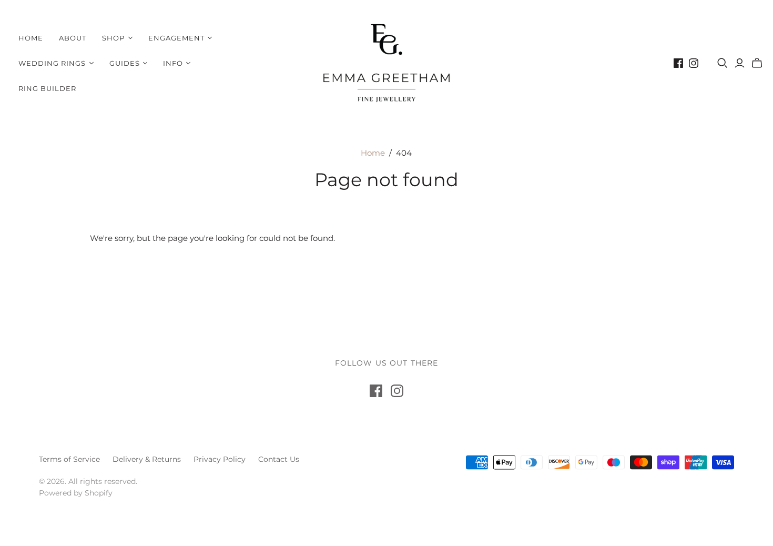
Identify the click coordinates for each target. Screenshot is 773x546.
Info (173, 63)
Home (30, 38)
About (72, 38)
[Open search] (722, 63)
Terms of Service (69, 459)
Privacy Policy (220, 459)
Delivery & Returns (147, 459)
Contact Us (278, 459)
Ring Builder (47, 88)
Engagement (176, 38)
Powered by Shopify (76, 493)
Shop (113, 38)
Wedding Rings (52, 63)
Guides (124, 63)
